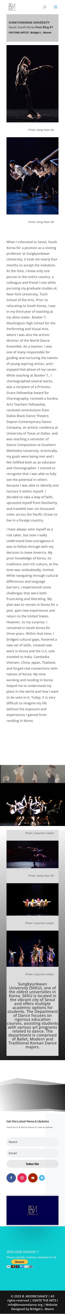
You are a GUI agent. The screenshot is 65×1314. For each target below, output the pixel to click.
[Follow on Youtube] (33, 1178)
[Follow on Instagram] (22, 1178)
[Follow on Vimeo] (42, 1178)
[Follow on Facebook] (11, 1178)
